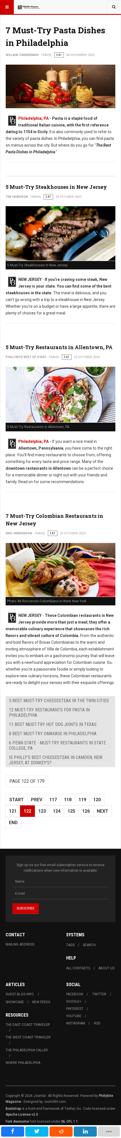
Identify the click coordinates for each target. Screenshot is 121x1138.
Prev (36, 799)
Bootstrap (13, 1109)
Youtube (73, 1016)
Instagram (75, 1023)
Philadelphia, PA (33, 118)
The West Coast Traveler (28, 1037)
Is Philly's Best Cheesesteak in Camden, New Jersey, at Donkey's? (55, 760)
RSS (97, 1023)
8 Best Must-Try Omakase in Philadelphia (53, 733)
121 (13, 811)
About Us (106, 968)
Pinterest (74, 1009)
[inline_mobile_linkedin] (85, 1132)
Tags (70, 945)
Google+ (73, 1001)
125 (71, 811)
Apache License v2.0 (22, 1114)
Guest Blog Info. (20, 994)
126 (86, 811)
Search (89, 945)
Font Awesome (17, 1121)
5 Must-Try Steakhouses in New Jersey (56, 187)
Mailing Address (20, 944)
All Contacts (78, 968)
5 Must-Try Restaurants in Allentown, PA (59, 347)
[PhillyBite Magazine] (28, 7)
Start (16, 799)
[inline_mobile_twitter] (36, 1132)
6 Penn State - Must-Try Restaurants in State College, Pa (57, 745)
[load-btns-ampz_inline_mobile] (109, 1132)
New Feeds (41, 1002)
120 (97, 799)
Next (102, 811)
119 (82, 799)
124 (56, 811)
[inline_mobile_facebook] (12, 1132)
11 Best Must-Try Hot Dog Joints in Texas (53, 724)
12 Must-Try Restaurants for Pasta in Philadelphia (49, 712)
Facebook (74, 994)
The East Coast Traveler (28, 1025)
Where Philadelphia (23, 1063)
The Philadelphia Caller (27, 1050)
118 (67, 799)
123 (42, 811)
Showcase (15, 1002)
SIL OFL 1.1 (69, 1121)
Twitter (99, 994)
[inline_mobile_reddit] (61, 1132)
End (13, 822)
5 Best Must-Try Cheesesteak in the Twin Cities (59, 700)
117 (53, 799)
